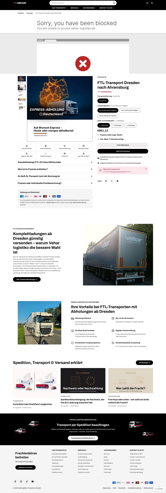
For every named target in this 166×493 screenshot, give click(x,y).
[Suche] (114, 3)
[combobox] (83, 3)
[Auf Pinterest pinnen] (117, 181)
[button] (38, 475)
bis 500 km (103, 101)
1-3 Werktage (117, 125)
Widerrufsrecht (148, 488)
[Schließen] (146, 169)
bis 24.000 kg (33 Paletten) (107, 116)
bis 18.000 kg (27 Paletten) (107, 110)
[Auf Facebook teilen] (106, 181)
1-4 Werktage (103, 125)
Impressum (122, 488)
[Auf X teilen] (111, 181)
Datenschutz (107, 488)
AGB (114, 488)
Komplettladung (105, 91)
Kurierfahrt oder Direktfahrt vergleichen (32, 404)
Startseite (21, 13)
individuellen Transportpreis (117, 171)
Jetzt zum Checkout (123, 151)
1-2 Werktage (130, 125)
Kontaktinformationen (134, 488)
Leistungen (29, 13)
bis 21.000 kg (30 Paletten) (129, 110)
